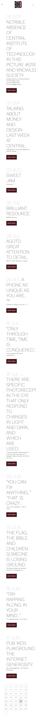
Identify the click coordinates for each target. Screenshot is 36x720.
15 (6, 697)
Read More (12, 90)
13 (21, 693)
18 (21, 697)
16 (11, 697)
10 (6, 693)
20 (6, 701)
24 (26, 701)
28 (21, 705)
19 (26, 697)
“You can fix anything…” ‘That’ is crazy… (18, 492)
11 (11, 693)
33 (21, 709)
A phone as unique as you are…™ (17, 290)
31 (11, 709)
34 (26, 709)
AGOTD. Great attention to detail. (17, 249)
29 (26, 705)
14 (26, 693)
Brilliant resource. (18, 210)
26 (11, 705)
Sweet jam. (13, 177)
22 (16, 701)
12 (16, 693)
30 (6, 709)
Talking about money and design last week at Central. (18, 127)
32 (16, 709)
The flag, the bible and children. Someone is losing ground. (17, 548)
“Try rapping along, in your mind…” (16, 604)
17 (16, 697)
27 (16, 705)
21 (11, 701)
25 (6, 705)
